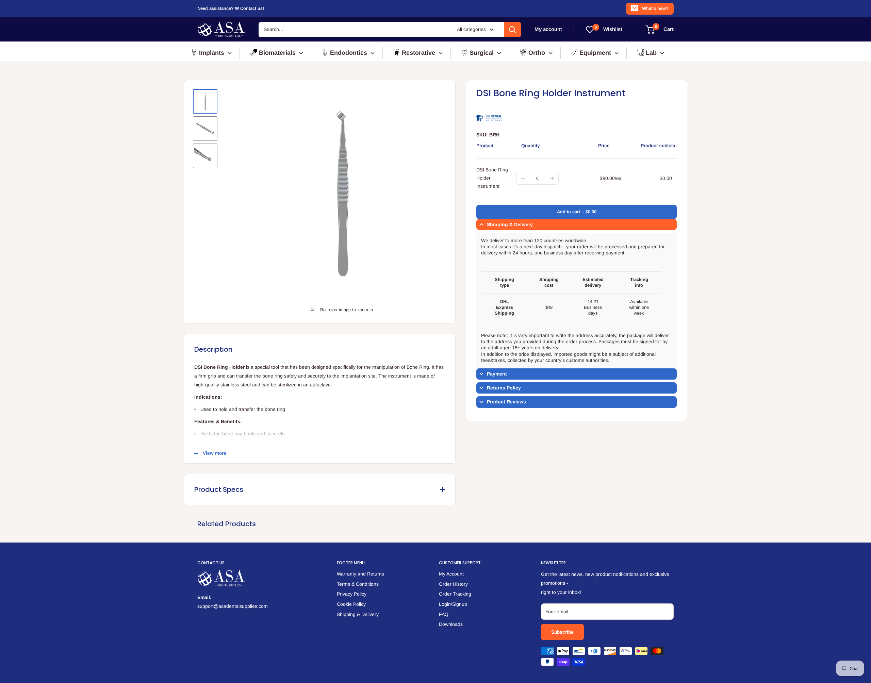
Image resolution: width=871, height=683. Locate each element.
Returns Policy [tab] (504, 388)
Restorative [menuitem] (418, 52)
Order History (453, 584)
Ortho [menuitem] (536, 52)
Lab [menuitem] (651, 52)
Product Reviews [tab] (506, 402)
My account (548, 29)
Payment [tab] (497, 374)
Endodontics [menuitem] (348, 52)
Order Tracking (455, 594)
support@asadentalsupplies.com (232, 606)
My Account (451, 574)
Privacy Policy (351, 594)
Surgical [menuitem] (482, 52)
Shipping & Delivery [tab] (510, 224)
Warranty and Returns (360, 574)
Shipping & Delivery (358, 614)
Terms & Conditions (358, 584)
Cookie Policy (351, 604)
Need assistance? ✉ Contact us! (230, 8)
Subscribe (562, 632)
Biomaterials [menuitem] (277, 52)
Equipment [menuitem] (595, 52)
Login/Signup (453, 604)
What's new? (655, 8)
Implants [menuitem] (211, 52)
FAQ (443, 614)
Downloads (451, 624)
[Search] (512, 29)
